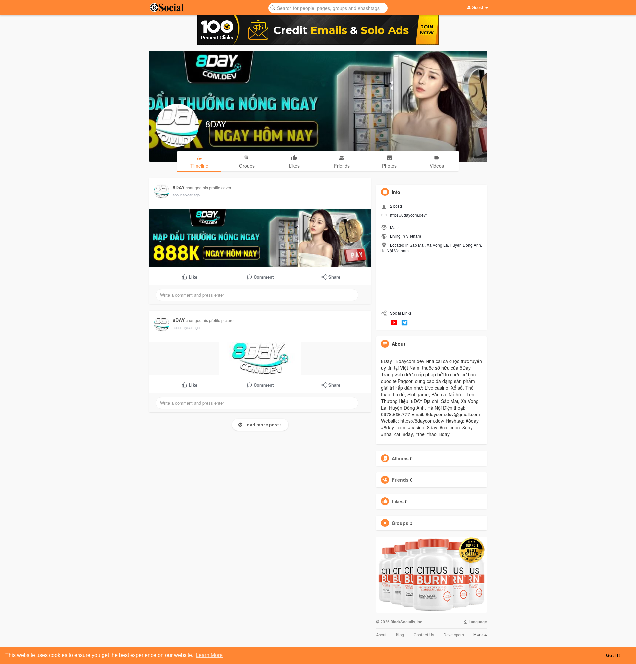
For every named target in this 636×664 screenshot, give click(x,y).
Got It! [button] (613, 655)
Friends (400, 479)
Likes (398, 501)
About (381, 635)
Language (477, 622)
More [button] (478, 634)
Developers (454, 635)
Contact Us (424, 635)
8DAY (215, 123)
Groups (400, 523)
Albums (400, 458)
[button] (328, 7)
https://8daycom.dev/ (408, 215)
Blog (400, 635)
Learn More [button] (209, 655)
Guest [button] (477, 7)
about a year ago (186, 194)
